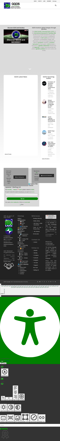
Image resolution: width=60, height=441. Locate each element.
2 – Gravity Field (24, 239)
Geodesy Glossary (37, 218)
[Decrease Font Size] (2, 367)
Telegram (35, 265)
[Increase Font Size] (2, 362)
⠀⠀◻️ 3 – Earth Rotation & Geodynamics (21, 242)
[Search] (54, 5)
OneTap (7, 361)
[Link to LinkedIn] (38, 282)
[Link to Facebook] (42, 282)
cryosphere (51, 42)
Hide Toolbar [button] (3, 363)
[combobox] (30, 290)
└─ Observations (22, 270)
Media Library (36, 221)
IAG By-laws (36, 234)
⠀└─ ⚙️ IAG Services (23, 262)
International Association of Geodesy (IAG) (45, 33)
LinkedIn (35, 250)
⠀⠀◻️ (19, 239)
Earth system (44, 37)
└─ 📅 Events (21, 223)
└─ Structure (21, 269)
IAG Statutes (37, 231)
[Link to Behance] (51, 282)
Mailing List (36, 270)
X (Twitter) (36, 255)
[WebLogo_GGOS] (12, 5)
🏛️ (18, 229)
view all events (45, 158)
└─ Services (21, 273)
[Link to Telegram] (49, 282)
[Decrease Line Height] (2, 384)
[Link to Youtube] (40, 282)
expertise (36, 47)
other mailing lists (14, 202)
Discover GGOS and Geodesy (16, 28)
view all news (8, 154)
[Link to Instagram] (44, 282)
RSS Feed (35, 267)
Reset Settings (4, 428)
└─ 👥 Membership (23, 226)
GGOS (52, 31)
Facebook (35, 257)
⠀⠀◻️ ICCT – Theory (22, 253)
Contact (35, 242)
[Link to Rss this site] (53, 282)
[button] (0, 296)
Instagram (35, 260)
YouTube (36, 262)
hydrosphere (36, 44)
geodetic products (40, 48)
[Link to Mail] (55, 282)
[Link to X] (46, 282)
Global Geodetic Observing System (42, 31)
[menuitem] (54, 5)
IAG (36, 172)
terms (33, 192)
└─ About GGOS (22, 267)
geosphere (40, 42)
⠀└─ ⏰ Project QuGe (23, 261)
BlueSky (35, 253)
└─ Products (21, 272)
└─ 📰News (21, 221)
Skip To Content (3, 423)
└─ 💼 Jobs (21, 224)
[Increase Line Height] (2, 379)
